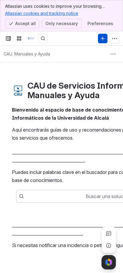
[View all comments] (108, 233)
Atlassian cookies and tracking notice (41, 13)
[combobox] (26, 196)
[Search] (43, 38)
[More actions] (113, 54)
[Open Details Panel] (108, 245)
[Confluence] (31, 38)
